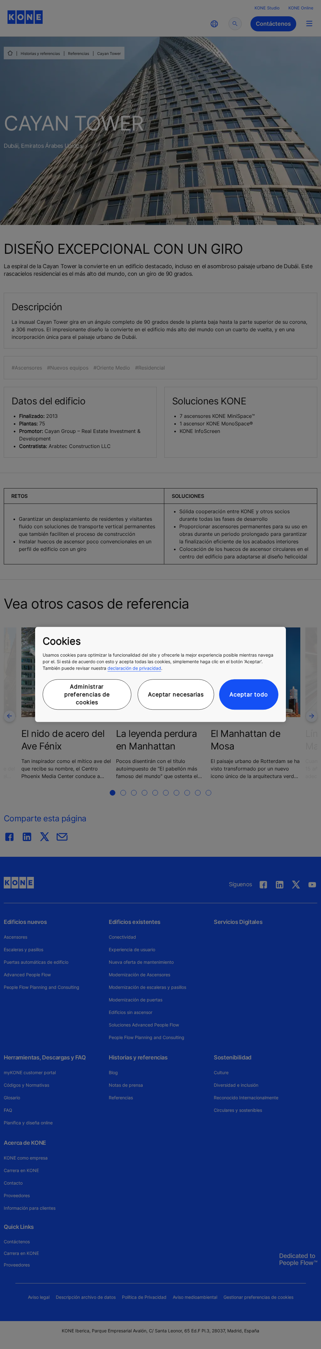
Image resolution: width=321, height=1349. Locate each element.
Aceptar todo (248, 694)
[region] (160, 674)
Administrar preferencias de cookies (87, 694)
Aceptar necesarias (176, 694)
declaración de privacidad (134, 668)
